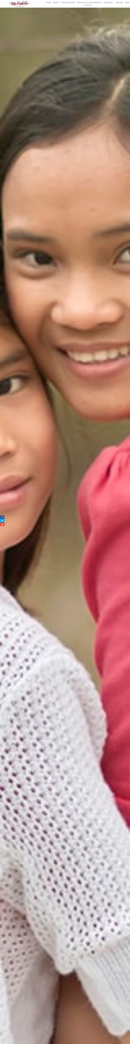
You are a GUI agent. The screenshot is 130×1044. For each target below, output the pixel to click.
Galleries (108, 2)
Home (48, 2)
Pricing (119, 2)
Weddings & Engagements (89, 2)
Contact (88, 5)
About (56, 2)
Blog (127, 2)
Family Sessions (68, 2)
